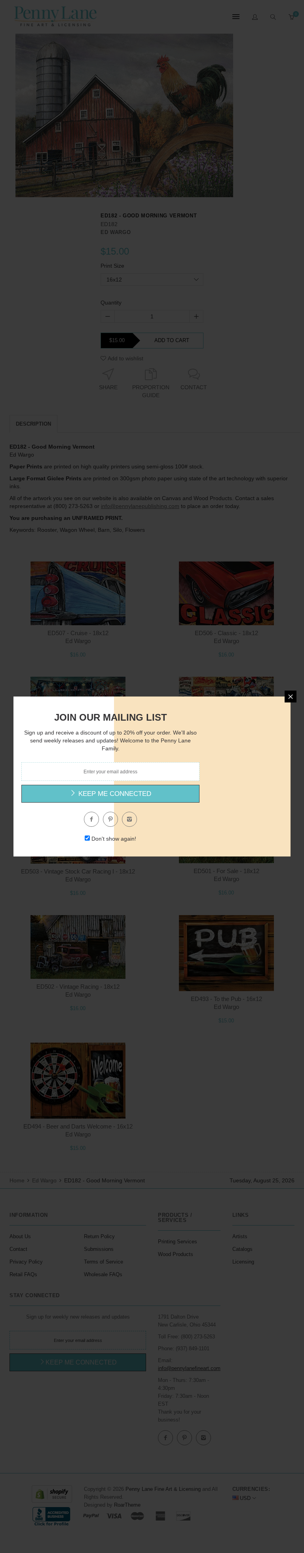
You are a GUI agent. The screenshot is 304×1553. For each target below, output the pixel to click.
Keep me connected (113, 793)
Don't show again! (113, 838)
